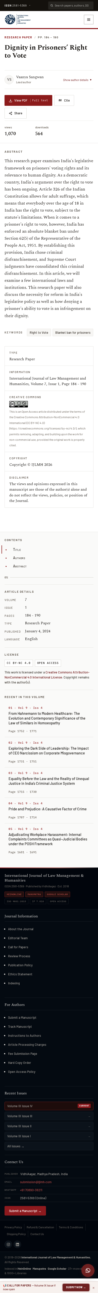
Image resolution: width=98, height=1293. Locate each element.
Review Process (19, 956)
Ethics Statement (20, 974)
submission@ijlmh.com (36, 1182)
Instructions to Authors (24, 1035)
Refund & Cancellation (40, 1227)
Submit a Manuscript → (25, 1211)
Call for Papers (18, 947)
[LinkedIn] (17, 1244)
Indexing (14, 983)
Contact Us (37, 1234)
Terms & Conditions (71, 1227)
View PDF (31, 100)
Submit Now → (76, 1287)
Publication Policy (20, 965)
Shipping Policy (16, 1234)
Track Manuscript (20, 1026)
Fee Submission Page (22, 1054)
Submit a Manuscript (22, 1017)
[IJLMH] (18, 19)
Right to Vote (39, 332)
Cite (67, 100)
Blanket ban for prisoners (72, 332)
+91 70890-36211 (31, 1190)
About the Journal (20, 929)
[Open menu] (88, 19)
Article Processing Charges (27, 1045)
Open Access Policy (21, 1072)
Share (18, 113)
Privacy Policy (13, 1227)
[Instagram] (8, 1244)
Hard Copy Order (19, 1063)
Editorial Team (18, 938)
